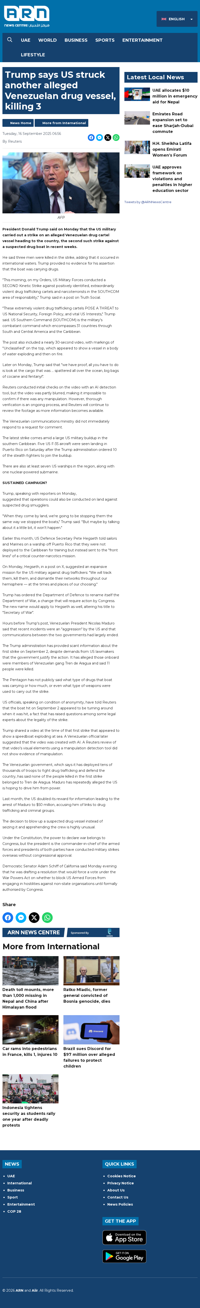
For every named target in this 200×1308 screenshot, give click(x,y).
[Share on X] (107, 137)
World (47, 40)
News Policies (120, 1204)
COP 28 (14, 1211)
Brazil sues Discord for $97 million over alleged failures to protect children (89, 1057)
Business (76, 40)
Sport (12, 1197)
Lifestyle (33, 55)
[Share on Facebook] (91, 137)
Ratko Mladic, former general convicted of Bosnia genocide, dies (86, 995)
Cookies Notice (121, 1176)
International (19, 1183)
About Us (116, 1190)
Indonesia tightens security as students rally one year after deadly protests (28, 1116)
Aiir (35, 1290)
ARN (19, 1290)
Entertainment (142, 40)
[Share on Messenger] (99, 137)
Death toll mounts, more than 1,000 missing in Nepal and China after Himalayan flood (28, 998)
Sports (105, 40)
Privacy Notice (120, 1183)
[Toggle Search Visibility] (9, 40)
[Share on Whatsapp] (116, 137)
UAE (25, 40)
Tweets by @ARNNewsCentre (147, 202)
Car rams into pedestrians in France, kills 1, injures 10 (29, 1051)
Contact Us (117, 1197)
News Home (20, 123)
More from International (64, 123)
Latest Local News (155, 77)
